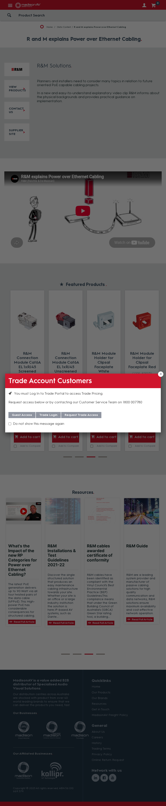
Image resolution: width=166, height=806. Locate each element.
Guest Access (22, 415)
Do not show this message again (38, 424)
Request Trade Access (81, 415)
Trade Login (48, 415)
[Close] (160, 374)
